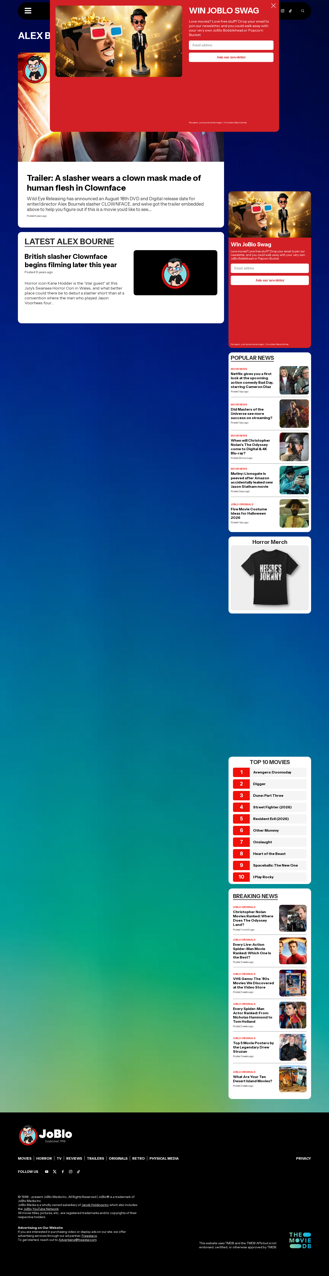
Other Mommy (266, 830)
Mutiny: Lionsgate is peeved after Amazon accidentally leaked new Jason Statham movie (252, 480)
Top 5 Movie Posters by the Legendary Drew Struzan (253, 1047)
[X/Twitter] (55, 1171)
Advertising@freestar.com (77, 1240)
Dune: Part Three (268, 795)
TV (59, 1158)
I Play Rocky (263, 877)
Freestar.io (89, 1236)
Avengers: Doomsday (272, 772)
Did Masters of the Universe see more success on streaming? (251, 413)
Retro (138, 1158)
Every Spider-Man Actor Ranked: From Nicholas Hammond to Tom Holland (252, 1015)
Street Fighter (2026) (272, 807)
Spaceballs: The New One (275, 865)
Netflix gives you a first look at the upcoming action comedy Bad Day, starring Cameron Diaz (252, 380)
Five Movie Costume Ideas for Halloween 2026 (249, 513)
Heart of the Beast (269, 853)
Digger (259, 784)
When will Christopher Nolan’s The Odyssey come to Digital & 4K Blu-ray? (250, 447)
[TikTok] (290, 11)
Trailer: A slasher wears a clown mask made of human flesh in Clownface (114, 183)
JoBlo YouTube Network (41, 1209)
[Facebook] (62, 1171)
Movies (25, 1158)
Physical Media (164, 1158)
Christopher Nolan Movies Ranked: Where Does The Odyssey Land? (253, 918)
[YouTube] (46, 1171)
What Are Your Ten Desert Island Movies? (252, 1079)
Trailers (95, 1158)
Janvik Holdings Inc (95, 1205)
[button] (28, 11)
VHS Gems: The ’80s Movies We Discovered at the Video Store (253, 983)
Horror (44, 1158)
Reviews (74, 1158)
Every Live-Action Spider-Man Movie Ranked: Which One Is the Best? (252, 951)
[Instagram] (282, 11)
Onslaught (262, 842)
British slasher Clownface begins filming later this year (71, 260)
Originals (118, 1158)
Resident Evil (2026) (271, 818)
